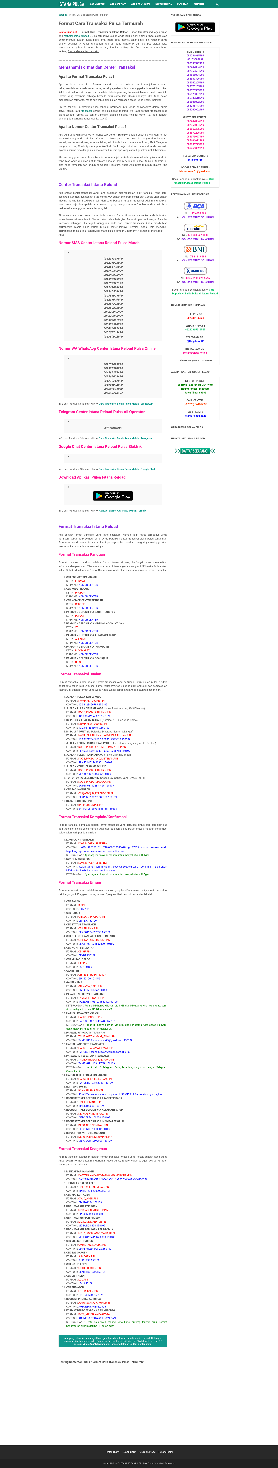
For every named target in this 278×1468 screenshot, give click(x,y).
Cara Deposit (118, 4)
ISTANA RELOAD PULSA (130, 1463)
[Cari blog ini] (217, 4)
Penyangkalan (129, 1452)
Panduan (199, 4)
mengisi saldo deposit (76, 35)
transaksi (86, 110)
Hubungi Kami (165, 1452)
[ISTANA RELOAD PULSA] (71, 4)
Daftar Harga (163, 4)
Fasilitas (182, 4)
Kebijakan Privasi (147, 1452)
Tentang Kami (112, 1452)
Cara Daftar (97, 4)
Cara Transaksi (140, 4)
